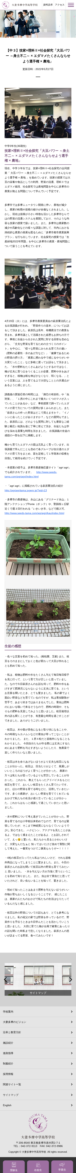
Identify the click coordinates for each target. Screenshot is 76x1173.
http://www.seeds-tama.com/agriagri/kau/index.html (34, 513)
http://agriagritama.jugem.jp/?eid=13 (26, 490)
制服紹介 (8, 1063)
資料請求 (48, 5)
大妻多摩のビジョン (14, 1021)
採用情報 (8, 1074)
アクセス (60, 5)
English (7, 1105)
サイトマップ (10, 1094)
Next (70, 979)
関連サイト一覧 (12, 1084)
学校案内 (8, 1011)
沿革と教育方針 (12, 1032)
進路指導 (8, 1053)
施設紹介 (8, 1042)
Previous (6, 979)
